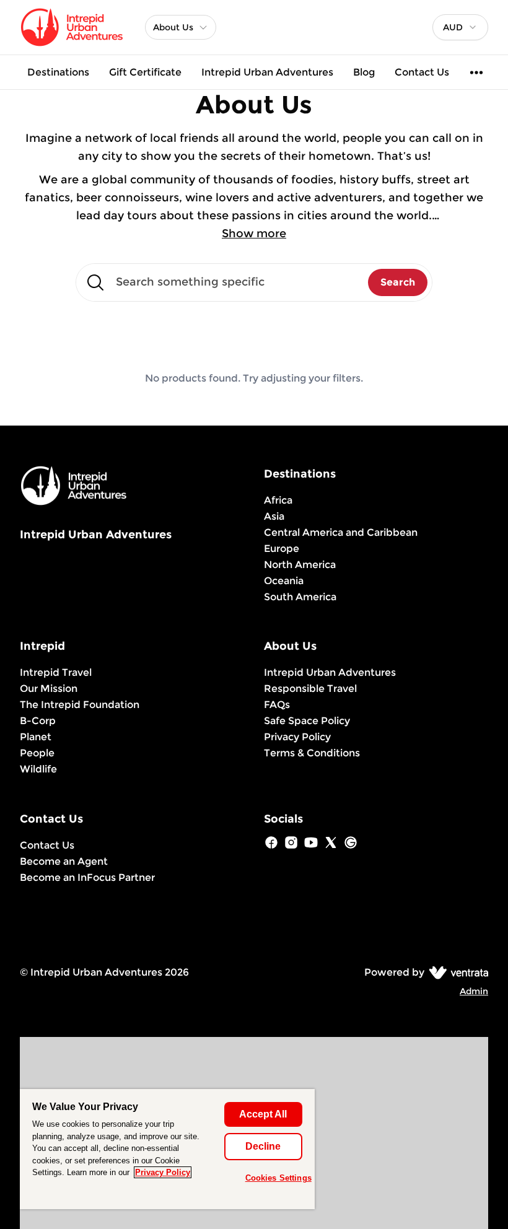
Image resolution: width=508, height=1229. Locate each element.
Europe (281, 548)
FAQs (277, 705)
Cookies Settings (278, 1178)
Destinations (58, 72)
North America (300, 565)
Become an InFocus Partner (87, 877)
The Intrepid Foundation (79, 705)
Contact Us (422, 72)
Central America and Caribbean (341, 532)
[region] (167, 1149)
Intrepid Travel (56, 672)
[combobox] (460, 27)
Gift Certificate (145, 72)
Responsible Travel (310, 688)
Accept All (263, 1114)
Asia (274, 516)
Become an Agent (64, 861)
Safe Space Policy (307, 721)
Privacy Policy (297, 737)
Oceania (284, 581)
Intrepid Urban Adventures (267, 72)
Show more (254, 233)
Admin (474, 991)
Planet (35, 737)
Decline (263, 1146)
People (37, 753)
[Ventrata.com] (456, 972)
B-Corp (38, 721)
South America (300, 597)
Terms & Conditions (312, 753)
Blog (364, 72)
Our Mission (48, 688)
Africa (278, 500)
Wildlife (38, 769)
